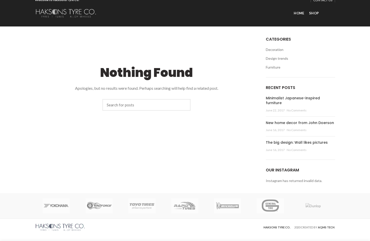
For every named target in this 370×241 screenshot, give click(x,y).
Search (184, 105)
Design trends (277, 58)
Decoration (274, 49)
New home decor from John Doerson (300, 122)
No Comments (297, 110)
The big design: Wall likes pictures (297, 142)
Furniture (273, 67)
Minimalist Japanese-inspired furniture (293, 101)
